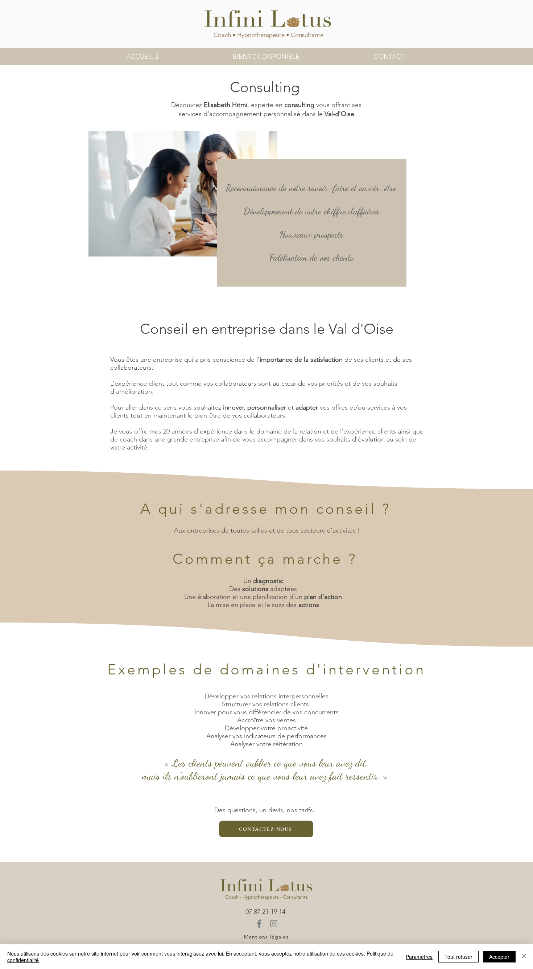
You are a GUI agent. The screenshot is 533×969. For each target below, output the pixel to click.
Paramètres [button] (419, 956)
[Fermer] (524, 956)
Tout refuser (458, 956)
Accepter (499, 956)
